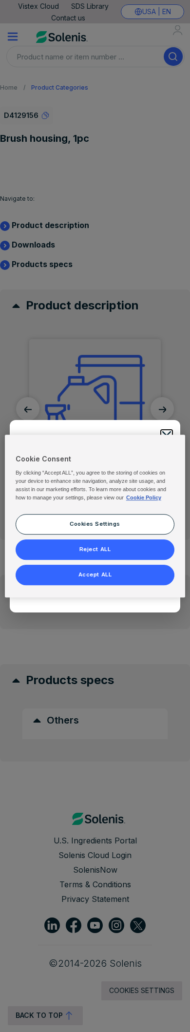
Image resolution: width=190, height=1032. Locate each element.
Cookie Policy (143, 497)
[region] (95, 516)
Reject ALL (95, 549)
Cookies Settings (95, 523)
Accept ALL (95, 574)
